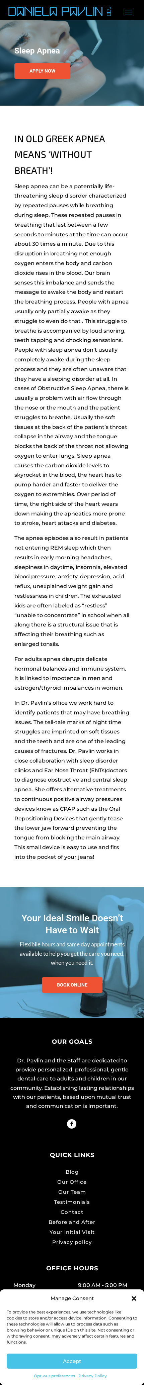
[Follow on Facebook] (71, 1124)
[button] (134, 1298)
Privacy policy (72, 1242)
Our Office (72, 1182)
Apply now (42, 71)
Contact (72, 1212)
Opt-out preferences (54, 1375)
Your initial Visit (72, 1232)
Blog (72, 1172)
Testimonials (72, 1202)
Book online (72, 985)
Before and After (72, 1222)
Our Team (72, 1192)
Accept (72, 1361)
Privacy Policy (92, 1375)
